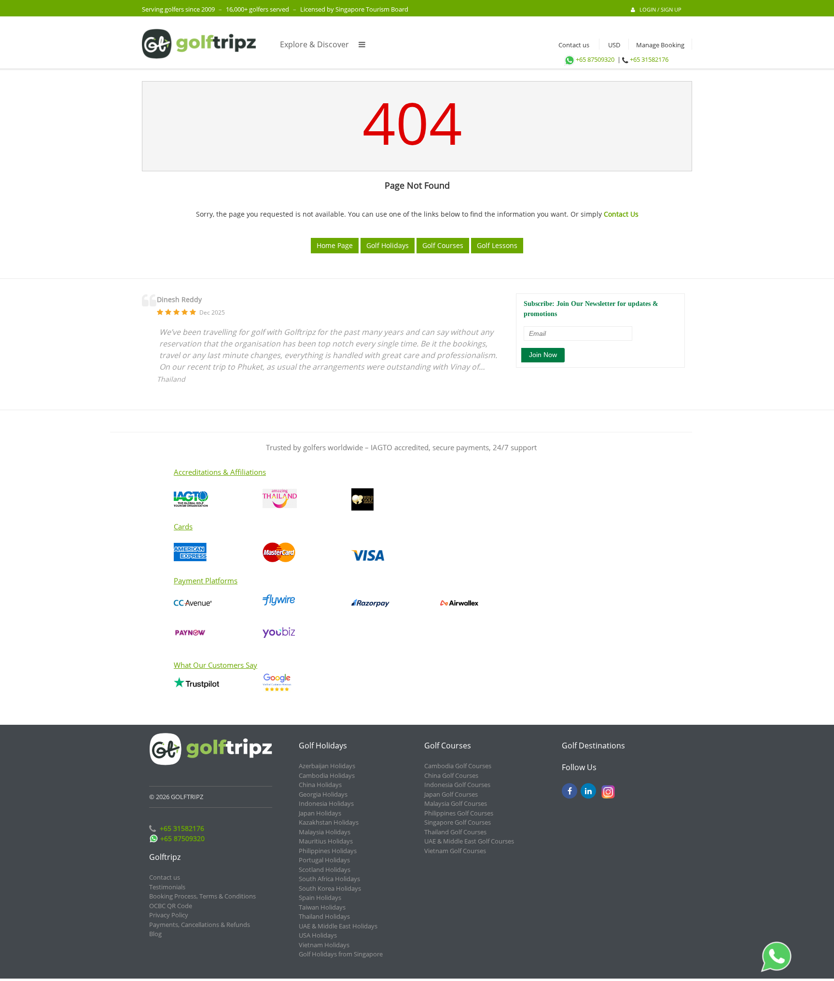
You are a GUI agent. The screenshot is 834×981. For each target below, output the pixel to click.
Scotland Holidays (324, 869)
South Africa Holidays (329, 878)
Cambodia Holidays (327, 775)
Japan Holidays (320, 813)
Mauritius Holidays (326, 841)
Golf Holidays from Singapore (341, 954)
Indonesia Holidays (326, 803)
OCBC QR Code (170, 905)
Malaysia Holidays (324, 832)
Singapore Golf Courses (457, 822)
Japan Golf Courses (451, 794)
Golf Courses (442, 245)
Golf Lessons (497, 245)
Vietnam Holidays (324, 944)
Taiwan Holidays (322, 907)
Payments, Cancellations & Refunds (199, 924)
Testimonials (167, 887)
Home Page (335, 245)
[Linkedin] (588, 791)
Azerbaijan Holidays (327, 765)
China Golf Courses (451, 775)
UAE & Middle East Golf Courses (469, 841)
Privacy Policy (168, 915)
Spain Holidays (320, 897)
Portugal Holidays (324, 860)
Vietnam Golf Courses (455, 850)
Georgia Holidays (323, 794)
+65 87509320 (595, 59)
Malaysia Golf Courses (455, 803)
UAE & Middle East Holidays (338, 926)
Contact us (571, 45)
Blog (155, 933)
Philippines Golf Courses (458, 813)
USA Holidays (318, 935)
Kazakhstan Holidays (329, 822)
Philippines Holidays (328, 850)
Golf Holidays (387, 245)
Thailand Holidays (324, 916)
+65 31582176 (649, 59)
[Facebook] (569, 791)
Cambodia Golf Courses (457, 765)
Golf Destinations (593, 745)
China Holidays (320, 784)
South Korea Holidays (330, 888)
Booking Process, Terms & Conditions (202, 896)
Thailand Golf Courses (455, 832)
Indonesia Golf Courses (457, 784)
